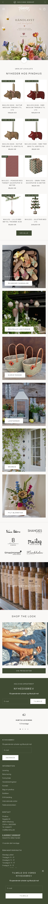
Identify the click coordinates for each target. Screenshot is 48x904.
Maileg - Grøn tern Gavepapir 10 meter (36, 182)
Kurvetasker (15, 375)
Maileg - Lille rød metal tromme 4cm (12, 221)
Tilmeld (24, 896)
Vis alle (24, 233)
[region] (24, 32)
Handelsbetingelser (9, 782)
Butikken (5, 793)
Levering (5, 770)
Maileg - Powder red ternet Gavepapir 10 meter (12, 183)
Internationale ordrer (9, 801)
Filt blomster (15, 513)
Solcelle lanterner (19, 329)
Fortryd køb (6, 778)
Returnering (6, 774)
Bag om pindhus (8, 789)
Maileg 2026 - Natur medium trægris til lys (12, 107)
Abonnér (10, 758)
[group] (24, 32)
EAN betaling (7, 797)
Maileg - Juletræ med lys (35, 221)
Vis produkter (24, 671)
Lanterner (14, 421)
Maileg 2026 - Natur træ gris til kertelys (12, 145)
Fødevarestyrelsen (9, 805)
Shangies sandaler (18, 283)
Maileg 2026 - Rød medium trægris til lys (35, 107)
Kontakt (5, 786)
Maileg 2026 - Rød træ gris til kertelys (36, 145)
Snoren (12, 467)
